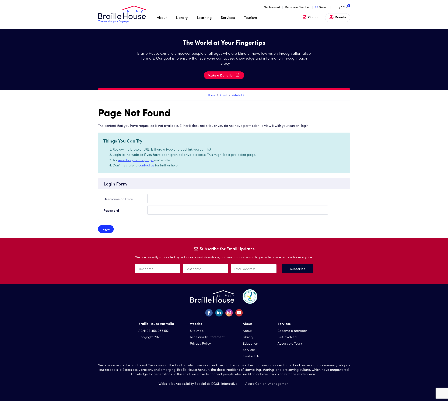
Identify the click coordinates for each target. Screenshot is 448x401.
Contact (314, 16)
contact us (146, 165)
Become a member (292, 330)
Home (211, 95)
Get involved (287, 336)
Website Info (238, 95)
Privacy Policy (200, 343)
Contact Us (251, 355)
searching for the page (135, 159)
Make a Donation (221, 75)
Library (182, 17)
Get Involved (272, 7)
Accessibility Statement (207, 336)
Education (250, 343)
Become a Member (297, 7)
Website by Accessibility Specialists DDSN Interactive (198, 383)
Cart (345, 7)
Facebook (209, 312)
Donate (340, 16)
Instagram (229, 312)
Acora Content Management (267, 383)
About (162, 17)
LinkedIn (219, 312)
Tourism (250, 17)
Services (228, 17)
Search (323, 7)
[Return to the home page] (122, 22)
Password (111, 210)
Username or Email (119, 198)
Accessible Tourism (292, 343)
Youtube (239, 312)
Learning (204, 17)
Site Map (197, 330)
